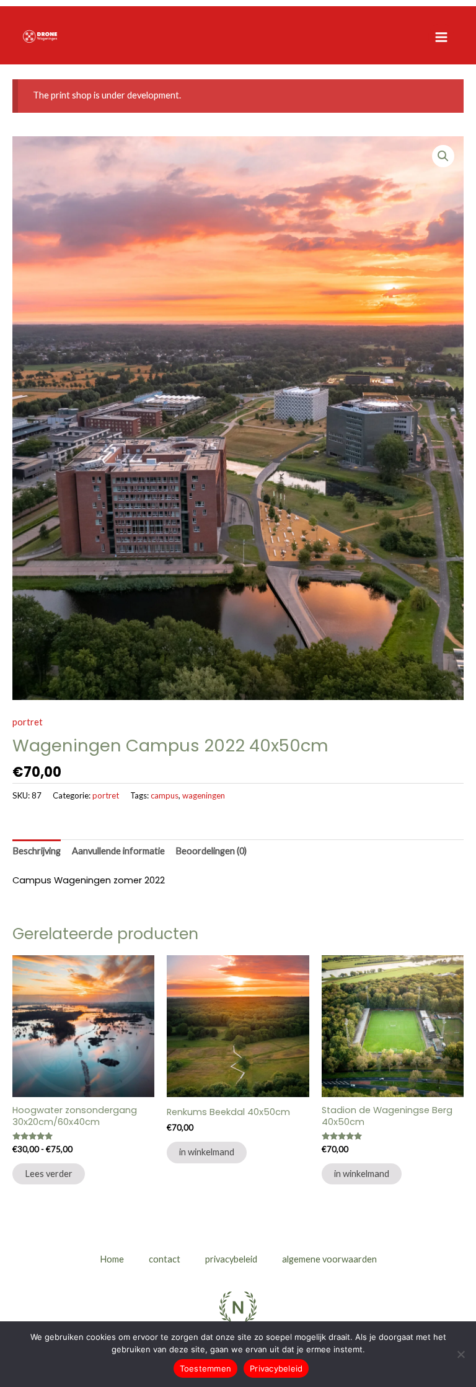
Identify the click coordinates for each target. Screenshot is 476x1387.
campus (164, 795)
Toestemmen (206, 1368)
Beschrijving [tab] (36, 851)
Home (112, 1259)
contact (164, 1259)
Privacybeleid (276, 1368)
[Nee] (460, 1354)
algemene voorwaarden (329, 1259)
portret (27, 722)
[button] (443, 156)
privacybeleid (231, 1259)
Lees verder (49, 1173)
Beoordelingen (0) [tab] (211, 851)
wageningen (203, 795)
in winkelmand (206, 1152)
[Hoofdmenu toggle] (441, 37)
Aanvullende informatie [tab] (118, 851)
